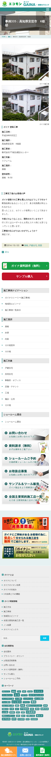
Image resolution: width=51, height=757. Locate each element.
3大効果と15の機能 (12, 594)
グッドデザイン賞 (7, 699)
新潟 (18, 712)
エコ (16, 694)
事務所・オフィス (13, 380)
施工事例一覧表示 (13, 310)
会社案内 (7, 651)
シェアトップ (28, 699)
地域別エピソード (13, 303)
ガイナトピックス (11, 629)
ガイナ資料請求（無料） (26, 265)
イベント (38, 691)
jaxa (13, 691)
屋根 (26, 245)
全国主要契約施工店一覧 (14, 620)
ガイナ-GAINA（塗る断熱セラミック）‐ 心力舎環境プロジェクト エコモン (25, 734)
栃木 (23, 716)
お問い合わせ (9, 665)
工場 (7, 392)
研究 (14, 719)
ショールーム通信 (13, 421)
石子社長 (6, 719)
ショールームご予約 (12, 678)
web (24, 691)
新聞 (23, 712)
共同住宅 (9, 374)
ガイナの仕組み (10, 589)
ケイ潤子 (19, 699)
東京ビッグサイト (8, 716)
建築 (37, 709)
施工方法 (7, 607)
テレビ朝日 (39, 698)
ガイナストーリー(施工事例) (17, 297)
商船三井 (5, 709)
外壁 (7, 332)
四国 (40, 245)
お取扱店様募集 (10, 660)
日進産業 (30, 712)
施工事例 (7, 611)
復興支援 (44, 709)
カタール (24, 695)
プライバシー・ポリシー (14, 656)
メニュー (46, 8)
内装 (7, 339)
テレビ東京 (6, 702)
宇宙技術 (24, 708)
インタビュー (7, 695)
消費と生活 (30, 716)
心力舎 (5, 712)
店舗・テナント (12, 386)
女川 (17, 709)
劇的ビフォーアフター (34, 705)
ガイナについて (10, 580)
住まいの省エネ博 (7, 705)
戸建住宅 (33, 245)
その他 (8, 351)
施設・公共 (10, 399)
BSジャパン (6, 691)
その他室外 (10, 345)
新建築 (12, 712)
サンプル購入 (24, 276)
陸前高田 (34, 719)
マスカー (26, 702)
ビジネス (16, 701)
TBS (19, 691)
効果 (45, 705)
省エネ (40, 715)
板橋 (18, 716)
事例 (33, 701)
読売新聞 (21, 719)
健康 (17, 705)
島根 (31, 709)
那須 (27, 719)
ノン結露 (7, 625)
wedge (30, 691)
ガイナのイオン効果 (12, 585)
